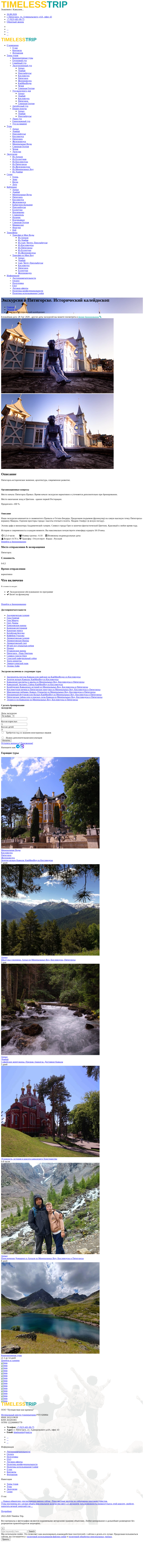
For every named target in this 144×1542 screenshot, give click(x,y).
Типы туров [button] (12, 55)
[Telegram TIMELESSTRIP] (7, 1439)
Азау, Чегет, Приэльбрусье (30, 263)
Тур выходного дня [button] (21, 91)
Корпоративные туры (22, 58)
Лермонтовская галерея (18, 638)
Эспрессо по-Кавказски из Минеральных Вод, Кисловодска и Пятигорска (42, 699)
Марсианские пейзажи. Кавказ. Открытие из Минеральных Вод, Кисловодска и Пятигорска (51, 692)
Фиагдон (16, 227)
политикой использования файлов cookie (46, 1536)
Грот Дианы (12, 623)
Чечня (21, 86)
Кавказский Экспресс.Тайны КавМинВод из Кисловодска (35, 684)
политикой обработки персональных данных (90, 1536)
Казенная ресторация (17, 628)
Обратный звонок (15, 22)
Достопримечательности (24, 278)
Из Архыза (17, 156)
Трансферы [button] (12, 232)
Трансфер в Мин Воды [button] (23, 235)
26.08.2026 (12, 14)
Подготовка (18, 283)
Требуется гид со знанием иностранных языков (28, 733)
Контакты (17, 50)
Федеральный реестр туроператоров (18, 1415)
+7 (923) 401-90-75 (15, 19)
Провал (10, 648)
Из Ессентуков (19, 159)
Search (32, 1531)
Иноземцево (18, 212)
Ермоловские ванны (16, 625)
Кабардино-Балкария (22, 205)
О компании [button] (13, 45)
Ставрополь (18, 215)
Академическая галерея (18, 615)
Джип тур (17, 119)
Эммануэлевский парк (17, 663)
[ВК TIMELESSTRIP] (7, 1442)
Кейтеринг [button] (12, 187)
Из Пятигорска (19, 164)
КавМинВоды (25, 83)
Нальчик (16, 217)
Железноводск (25, 81)
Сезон (10, 1491)
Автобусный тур (20, 106)
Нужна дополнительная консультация (24, 738)
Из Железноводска (21, 167)
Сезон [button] (10, 174)
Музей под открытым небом (20, 645)
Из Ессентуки (24, 250)
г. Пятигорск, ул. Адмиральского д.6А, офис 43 (29, 17)
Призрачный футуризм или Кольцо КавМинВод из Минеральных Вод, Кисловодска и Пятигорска (54, 694)
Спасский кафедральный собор (22, 658)
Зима (14, 179)
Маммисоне (18, 225)
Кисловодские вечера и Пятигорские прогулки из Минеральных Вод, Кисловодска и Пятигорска (53, 689)
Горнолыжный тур (21, 121)
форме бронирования (88, 317)
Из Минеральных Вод (22, 169)
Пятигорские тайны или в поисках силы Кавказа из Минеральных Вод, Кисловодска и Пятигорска (54, 697)
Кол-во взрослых (9, 721)
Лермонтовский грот (17, 643)
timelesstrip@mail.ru (23, 1432)
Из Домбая (17, 172)
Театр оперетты (14, 661)
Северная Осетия (26, 88)
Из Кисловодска (20, 162)
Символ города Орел (17, 656)
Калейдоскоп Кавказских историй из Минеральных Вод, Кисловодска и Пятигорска (47, 687)
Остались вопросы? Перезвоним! (17, 743)
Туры (9, 1486)
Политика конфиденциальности (27, 291)
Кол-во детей (7, 727)
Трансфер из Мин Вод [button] (23, 255)
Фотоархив (17, 53)
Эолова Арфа (13, 666)
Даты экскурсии (9, 713)
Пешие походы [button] (19, 108)
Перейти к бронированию (13, 541)
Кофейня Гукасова (15, 635)
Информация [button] (13, 275)
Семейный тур (19, 63)
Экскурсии (12, 1489)
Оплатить (6, 741)
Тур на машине (19, 124)
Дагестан (16, 151)
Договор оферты (20, 288)
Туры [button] (9, 126)
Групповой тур (19, 60)
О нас (15, 48)
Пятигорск (23, 78)
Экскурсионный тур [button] (22, 65)
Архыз (21, 68)
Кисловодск (24, 75)
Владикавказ (18, 220)
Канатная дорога (15, 630)
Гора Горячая (13, 618)
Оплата (15, 280)
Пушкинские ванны (16, 651)
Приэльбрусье (25, 73)
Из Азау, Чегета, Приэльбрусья (32, 242)
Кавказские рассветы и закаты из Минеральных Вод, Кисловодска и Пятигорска (45, 682)
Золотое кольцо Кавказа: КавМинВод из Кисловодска (32, 679)
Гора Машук (13, 620)
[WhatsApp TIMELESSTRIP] (7, 1437)
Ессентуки (17, 210)
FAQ (14, 286)
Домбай (21, 70)
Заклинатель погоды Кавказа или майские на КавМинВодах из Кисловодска (44, 677)
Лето (14, 184)
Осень (15, 177)
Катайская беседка (15, 633)
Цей (14, 230)
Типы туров (12, 1484)
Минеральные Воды (22, 144)
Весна (15, 182)
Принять (5, 1539)
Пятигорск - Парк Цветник (20, 653)
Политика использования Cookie (28, 293)
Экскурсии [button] (12, 154)
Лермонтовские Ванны (18, 640)
